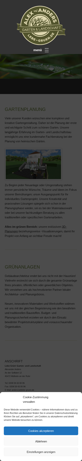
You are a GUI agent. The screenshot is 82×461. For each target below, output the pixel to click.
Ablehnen (41, 441)
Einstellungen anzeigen (41, 452)
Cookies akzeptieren (41, 430)
